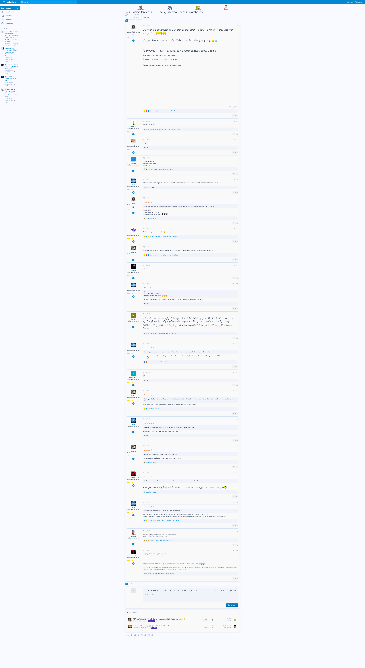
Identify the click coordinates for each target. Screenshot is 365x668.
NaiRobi (133, 536)
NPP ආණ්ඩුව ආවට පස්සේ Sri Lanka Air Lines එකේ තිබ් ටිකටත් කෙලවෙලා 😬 (159, 619)
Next (138, 21)
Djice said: (147, 202)
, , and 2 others (164, 521)
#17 (237, 472)
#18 (237, 502)
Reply (236, 115)
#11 (237, 314)
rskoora (133, 126)
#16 (237, 446)
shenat (133, 556)
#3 (237, 140)
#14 (237, 391)
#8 (237, 247)
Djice (133, 185)
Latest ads (4, 28)
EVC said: (147, 288)
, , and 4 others (164, 255)
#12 (237, 344)
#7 (237, 229)
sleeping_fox (133, 145)
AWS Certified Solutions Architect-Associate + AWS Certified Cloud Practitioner (11, 52)
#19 (237, 531)
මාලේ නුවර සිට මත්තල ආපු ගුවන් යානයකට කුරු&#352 (151, 626)
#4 (237, 158)
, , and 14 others (163, 333)
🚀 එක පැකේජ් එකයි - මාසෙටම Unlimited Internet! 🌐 (11, 66)
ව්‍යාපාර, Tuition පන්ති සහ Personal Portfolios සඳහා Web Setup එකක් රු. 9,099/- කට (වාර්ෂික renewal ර (11, 36)
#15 (237, 419)
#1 (237, 26)
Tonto (230, 620)
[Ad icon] (2, 32)
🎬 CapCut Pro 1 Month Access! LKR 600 (11, 78)
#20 (237, 551)
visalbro (133, 252)
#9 (237, 265)
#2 (237, 121)
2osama (135, 621)
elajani (133, 163)
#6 (237, 198)
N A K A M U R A (133, 478)
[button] (4, 2)
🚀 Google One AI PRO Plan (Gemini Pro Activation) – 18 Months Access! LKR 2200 (11, 93)
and (150, 187)
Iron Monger (228, 627)
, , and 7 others (160, 169)
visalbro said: (148, 348)
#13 (237, 372)
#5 (237, 179)
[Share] (234, 26)
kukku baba (136, 628)
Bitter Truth (133, 377)
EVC (128, 15)
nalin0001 (133, 319)
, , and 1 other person (165, 129)
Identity (133, 270)
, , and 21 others (163, 111)
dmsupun (133, 234)
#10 (237, 284)
